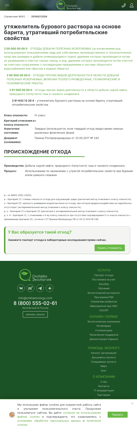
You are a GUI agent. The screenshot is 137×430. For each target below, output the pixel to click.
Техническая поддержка (103, 334)
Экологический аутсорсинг (103, 292)
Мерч (104, 366)
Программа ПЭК (103, 297)
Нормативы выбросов (104, 301)
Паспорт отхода (103, 275)
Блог (104, 370)
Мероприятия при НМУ (103, 306)
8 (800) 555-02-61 (35, 303)
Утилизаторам (103, 330)
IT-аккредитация (104, 390)
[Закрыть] (132, 403)
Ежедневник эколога (103, 361)
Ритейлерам (104, 325)
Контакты (103, 386)
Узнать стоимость (110, 248)
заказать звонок (35, 314)
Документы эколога (104, 357)
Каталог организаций (103, 352)
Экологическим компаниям (103, 321)
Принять (117, 414)
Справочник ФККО (14, 16)
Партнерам (103, 394)
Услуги (103, 270)
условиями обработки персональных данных (50, 420)
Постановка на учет (103, 279)
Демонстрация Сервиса (104, 339)
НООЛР (103, 310)
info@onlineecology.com (35, 298)
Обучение (103, 288)
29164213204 (39, 16)
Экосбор (104, 284)
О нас (104, 381)
